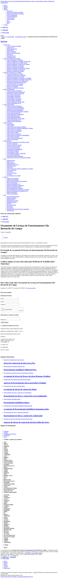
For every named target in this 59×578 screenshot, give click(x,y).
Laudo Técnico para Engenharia (14, 138)
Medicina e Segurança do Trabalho (15, 71)
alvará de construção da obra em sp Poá (19, 363)
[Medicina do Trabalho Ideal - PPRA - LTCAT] (29, 2)
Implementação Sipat (12, 49)
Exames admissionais (12, 15)
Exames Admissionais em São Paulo (15, 101)
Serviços (6, 9)
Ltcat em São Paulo (11, 170)
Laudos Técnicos (8, 122)
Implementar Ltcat (11, 166)
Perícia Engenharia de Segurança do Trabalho (18, 189)
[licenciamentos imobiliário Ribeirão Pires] (14, 366)
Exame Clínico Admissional (13, 95)
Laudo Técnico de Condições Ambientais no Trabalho (20, 168)
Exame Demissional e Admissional (15, 114)
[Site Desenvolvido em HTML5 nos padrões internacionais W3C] (17, 576)
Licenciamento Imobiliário (13, 154)
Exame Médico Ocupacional (14, 97)
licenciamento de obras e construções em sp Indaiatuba (25, 396)
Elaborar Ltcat (10, 161)
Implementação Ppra (12, 202)
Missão (5, 8)
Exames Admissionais (9, 89)
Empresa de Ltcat (11, 163)
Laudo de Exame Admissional (14, 121)
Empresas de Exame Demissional (15, 110)
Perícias (9, 22)
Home (5, 5)
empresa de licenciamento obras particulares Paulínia (25, 383)
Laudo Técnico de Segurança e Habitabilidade (18, 135)
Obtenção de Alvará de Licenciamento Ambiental (19, 157)
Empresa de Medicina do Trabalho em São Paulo (18, 61)
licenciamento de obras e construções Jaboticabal (23, 416)
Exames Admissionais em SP (14, 103)
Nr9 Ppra (9, 203)
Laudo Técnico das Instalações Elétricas (16, 127)
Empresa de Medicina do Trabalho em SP (17, 62)
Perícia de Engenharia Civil (13, 184)
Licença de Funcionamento (13, 147)
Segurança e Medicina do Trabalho (15, 88)
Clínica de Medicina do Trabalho (15, 60)
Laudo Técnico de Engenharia (14, 131)
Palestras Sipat (10, 50)
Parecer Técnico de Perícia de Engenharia (17, 181)
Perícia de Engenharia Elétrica (14, 186)
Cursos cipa (9, 11)
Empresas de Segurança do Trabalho (12, 72)
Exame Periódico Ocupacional (14, 99)
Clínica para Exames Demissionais (15, 107)
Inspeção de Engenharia (12, 180)
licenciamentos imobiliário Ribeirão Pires (20, 370)
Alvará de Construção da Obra (14, 145)
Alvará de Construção (12, 143)
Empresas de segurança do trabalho (15, 13)
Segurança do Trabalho (12, 86)
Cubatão (6, 432)
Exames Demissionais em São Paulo (15, 118)
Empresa (6, 6)
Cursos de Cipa (10, 47)
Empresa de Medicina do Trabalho (12, 58)
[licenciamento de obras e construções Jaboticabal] (16, 412)
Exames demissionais (12, 16)
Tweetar (6, 237)
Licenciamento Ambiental (13, 150)
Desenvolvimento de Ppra (13, 196)
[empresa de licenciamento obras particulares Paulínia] (17, 379)
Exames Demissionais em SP (14, 120)
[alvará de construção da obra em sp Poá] (14, 359)
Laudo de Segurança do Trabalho (15, 85)
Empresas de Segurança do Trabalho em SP (17, 81)
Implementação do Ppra (12, 200)
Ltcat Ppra (9, 174)
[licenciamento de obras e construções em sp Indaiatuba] (17, 392)
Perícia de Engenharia (12, 182)
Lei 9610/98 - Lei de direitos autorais (33, 553)
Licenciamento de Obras (13, 152)
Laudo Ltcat (10, 167)
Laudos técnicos (11, 18)
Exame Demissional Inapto (13, 115)
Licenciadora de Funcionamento (14, 149)
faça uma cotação (31, 288)
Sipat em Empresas (11, 51)
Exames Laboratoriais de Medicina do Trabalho (18, 68)
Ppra (8, 23)
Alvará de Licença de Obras (13, 146)
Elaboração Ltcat (11, 160)
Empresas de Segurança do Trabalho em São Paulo (19, 79)
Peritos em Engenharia (12, 193)
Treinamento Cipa (11, 56)
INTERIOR (7, 435)
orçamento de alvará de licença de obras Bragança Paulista (27, 376)
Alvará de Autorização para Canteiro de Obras (18, 142)
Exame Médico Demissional (13, 117)
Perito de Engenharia (12, 192)
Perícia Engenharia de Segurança (15, 188)
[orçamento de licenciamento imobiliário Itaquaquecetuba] (18, 405)
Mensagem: (4, 319)
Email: (2, 301)
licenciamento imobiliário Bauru (16, 403)
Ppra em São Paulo (11, 205)
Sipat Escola (10, 54)
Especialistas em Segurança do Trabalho (16, 82)
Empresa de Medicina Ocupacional (15, 65)
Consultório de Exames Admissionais (16, 92)
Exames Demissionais (9, 104)
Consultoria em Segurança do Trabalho (16, 75)
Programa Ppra (10, 210)
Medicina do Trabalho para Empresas (16, 69)
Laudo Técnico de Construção (14, 129)
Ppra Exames (10, 207)
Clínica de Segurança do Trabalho (15, 74)
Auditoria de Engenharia (13, 178)
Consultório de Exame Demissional (15, 108)
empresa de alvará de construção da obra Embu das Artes (26, 422)
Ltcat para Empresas (12, 173)
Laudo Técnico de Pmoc (13, 132)
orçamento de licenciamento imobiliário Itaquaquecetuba (26, 409)
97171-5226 (6, 32)
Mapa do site (7, 568)
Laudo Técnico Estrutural (13, 136)
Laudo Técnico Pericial (12, 139)
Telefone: (3, 304)
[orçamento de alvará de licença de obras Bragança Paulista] (18, 373)
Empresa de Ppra (11, 199)
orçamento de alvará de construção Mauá (20, 389)
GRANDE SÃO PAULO (10, 434)
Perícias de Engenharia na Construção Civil (17, 191)
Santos (5, 437)
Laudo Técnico (10, 125)
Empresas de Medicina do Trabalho (15, 67)
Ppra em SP (9, 206)
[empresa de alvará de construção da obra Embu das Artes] (18, 419)
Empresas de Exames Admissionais (15, 93)
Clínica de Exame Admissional (14, 90)
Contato (6, 24)
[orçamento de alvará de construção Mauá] (14, 386)
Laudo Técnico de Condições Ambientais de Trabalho (20, 128)
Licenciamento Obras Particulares (15, 156)
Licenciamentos (10, 19)
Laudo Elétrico (10, 124)
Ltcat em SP (10, 171)
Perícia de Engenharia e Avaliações (15, 185)
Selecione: (6, 431)
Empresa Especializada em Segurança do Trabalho (19, 78)
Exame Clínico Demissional (13, 113)
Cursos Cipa (7, 44)
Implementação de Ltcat (12, 164)
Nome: (3, 298)
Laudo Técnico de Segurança (14, 134)
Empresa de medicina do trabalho (15, 12)
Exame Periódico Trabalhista (14, 100)
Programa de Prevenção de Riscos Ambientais (18, 209)
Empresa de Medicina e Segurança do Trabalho (18, 64)
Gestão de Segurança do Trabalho (15, 83)
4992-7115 (5, 27)
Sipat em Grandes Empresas (13, 53)
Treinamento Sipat (11, 57)
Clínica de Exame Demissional (14, 106)
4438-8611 (5, 30)
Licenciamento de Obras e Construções (16, 153)
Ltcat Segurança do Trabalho (14, 175)
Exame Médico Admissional (13, 96)
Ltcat (8, 20)
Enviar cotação (4, 322)
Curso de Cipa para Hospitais (14, 46)
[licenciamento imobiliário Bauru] (12, 399)
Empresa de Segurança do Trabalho (15, 76)
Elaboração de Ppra (11, 198)
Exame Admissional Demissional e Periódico (18, 111)
